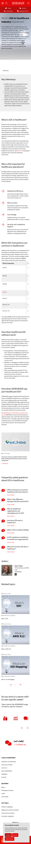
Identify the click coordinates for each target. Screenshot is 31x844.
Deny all (15, 835)
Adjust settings (9, 839)
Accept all (8, 835)
